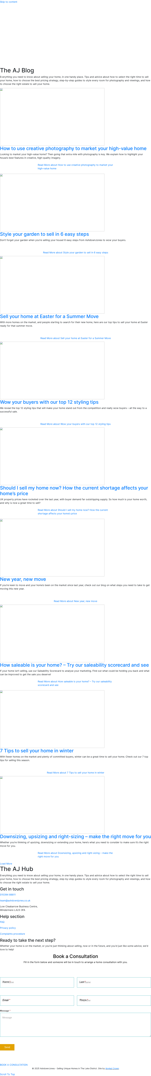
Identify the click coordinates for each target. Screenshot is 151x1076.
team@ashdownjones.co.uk (15, 900)
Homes (10, 48)
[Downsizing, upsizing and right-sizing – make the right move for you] (52, 804)
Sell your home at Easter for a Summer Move (49, 316)
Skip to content (8, 1)
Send (7, 1047)
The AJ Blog (12, 52)
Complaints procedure (12, 933)
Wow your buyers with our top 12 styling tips (49, 402)
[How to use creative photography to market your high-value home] (52, 116)
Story (9, 41)
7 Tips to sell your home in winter (37, 751)
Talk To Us (12, 55)
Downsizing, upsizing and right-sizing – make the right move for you (75, 836)
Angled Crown (112, 1068)
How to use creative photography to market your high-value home (73, 148)
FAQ (2, 921)
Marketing (11, 44)
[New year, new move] (52, 547)
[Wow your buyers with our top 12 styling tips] (52, 370)
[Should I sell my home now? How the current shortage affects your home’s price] (52, 456)
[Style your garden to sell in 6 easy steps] (52, 202)
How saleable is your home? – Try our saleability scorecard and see (74, 665)
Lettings (10, 59)
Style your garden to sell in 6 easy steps (44, 234)
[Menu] (1, 37)
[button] (6, 863)
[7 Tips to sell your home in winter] (52, 718)
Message (5, 1010)
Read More (75, 166)
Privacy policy (8, 927)
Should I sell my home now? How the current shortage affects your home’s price (74, 490)
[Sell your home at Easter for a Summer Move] (52, 284)
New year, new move (23, 579)
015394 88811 (8, 894)
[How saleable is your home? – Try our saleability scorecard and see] (52, 633)
